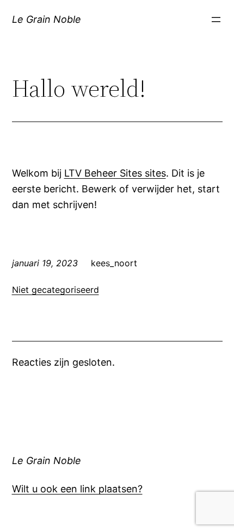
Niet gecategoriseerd (55, 289)
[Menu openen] (216, 19)
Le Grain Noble (46, 19)
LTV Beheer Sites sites (115, 173)
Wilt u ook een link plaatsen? (77, 489)
